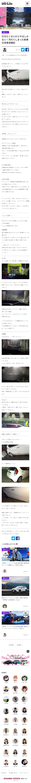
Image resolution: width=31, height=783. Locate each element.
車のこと (5, 32)
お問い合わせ (13, 773)
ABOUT (5, 773)
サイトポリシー (25, 773)
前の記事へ (11, 645)
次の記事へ (19, 645)
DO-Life (17, 533)
